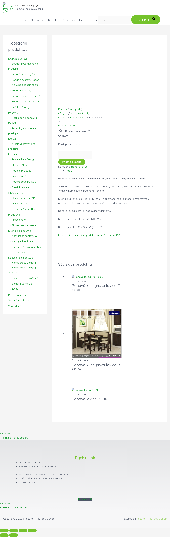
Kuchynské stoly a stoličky (27, 247)
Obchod (35, 20)
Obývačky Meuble (22, 203)
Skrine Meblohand (18, 300)
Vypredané (14, 306)
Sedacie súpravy (18, 58)
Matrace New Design (24, 165)
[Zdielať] (23, 530)
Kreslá (12, 138)
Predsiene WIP (20, 219)
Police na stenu (17, 295)
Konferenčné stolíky (23, 209)
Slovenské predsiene (24, 225)
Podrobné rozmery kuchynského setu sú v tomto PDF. (89, 235)
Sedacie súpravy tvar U (25, 101)
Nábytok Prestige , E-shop (30, 5)
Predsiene (14, 214)
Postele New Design (23, 159)
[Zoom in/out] (4, 530)
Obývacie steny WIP (23, 198)
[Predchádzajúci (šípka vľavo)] (4, 535)
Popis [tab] (69, 170)
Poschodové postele (24, 181)
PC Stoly (16, 289)
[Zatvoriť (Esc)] (32, 530)
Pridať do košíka (71, 161)
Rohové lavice (20, 252)
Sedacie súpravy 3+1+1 (25, 90)
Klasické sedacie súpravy (26, 84)
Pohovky (13, 112)
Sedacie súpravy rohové (26, 96)
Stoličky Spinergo (22, 283)
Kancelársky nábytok (20, 257)
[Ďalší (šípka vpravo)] (13, 535)
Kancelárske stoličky (24, 262)
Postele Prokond (21, 170)
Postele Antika (20, 176)
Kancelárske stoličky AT (25, 278)
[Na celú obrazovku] (13, 530)
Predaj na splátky (72, 20)
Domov (62, 109)
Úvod (23, 20)
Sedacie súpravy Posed (25, 79)
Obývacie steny (17, 193)
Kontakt (52, 20)
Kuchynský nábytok (19, 230)
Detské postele (21, 187)
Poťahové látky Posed (24, 107)
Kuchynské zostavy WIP (25, 235)
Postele (12, 154)
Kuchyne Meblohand (23, 241)
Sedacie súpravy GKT (24, 74)
